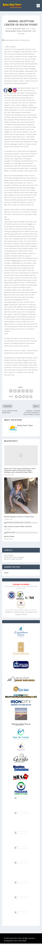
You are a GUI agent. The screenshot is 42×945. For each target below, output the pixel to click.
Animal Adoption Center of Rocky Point (18, 31)
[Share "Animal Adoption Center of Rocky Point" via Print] (31, 391)
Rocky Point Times (19, 29)
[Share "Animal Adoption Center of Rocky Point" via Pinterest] (27, 391)
